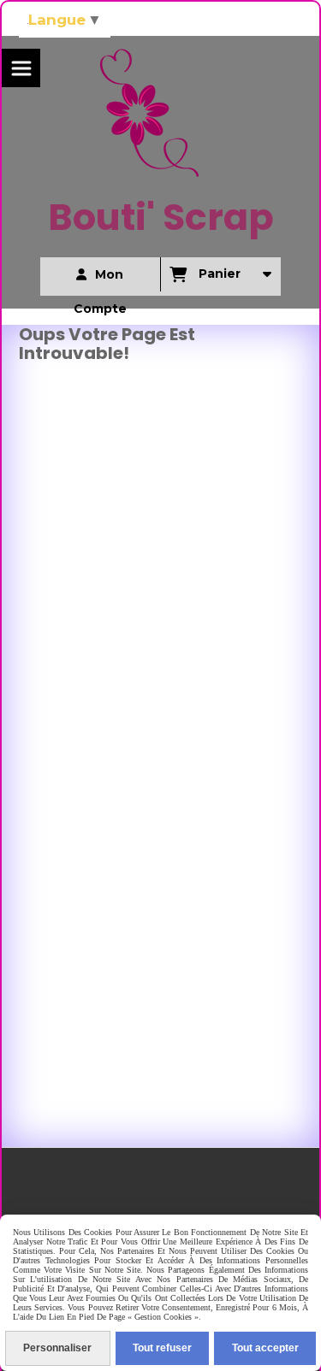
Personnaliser (57, 1348)
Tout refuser (162, 1348)
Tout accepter (265, 1348)
